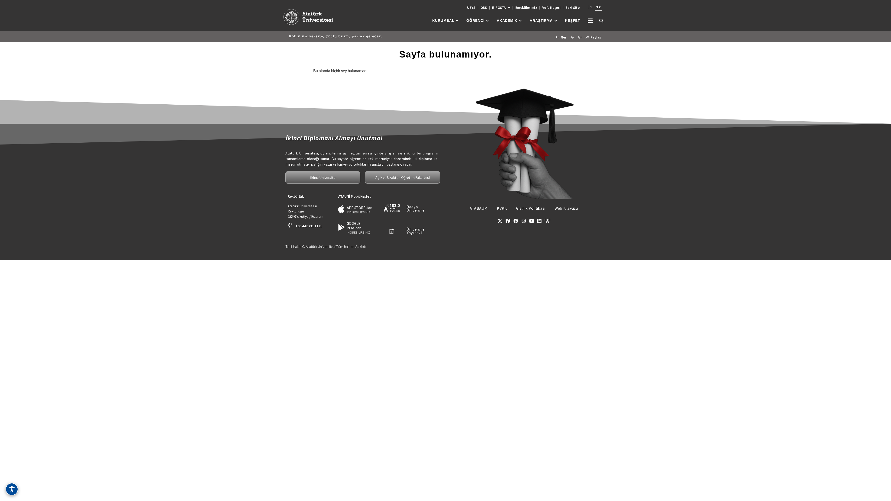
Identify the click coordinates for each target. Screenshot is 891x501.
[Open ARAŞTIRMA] (555, 20)
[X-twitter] (500, 221)
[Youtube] (532, 221)
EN (590, 7)
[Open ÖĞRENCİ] (487, 20)
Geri (564, 37)
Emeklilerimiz (526, 7)
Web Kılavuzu (566, 208)
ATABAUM (478, 208)
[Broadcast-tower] (547, 221)
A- (572, 37)
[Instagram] (524, 221)
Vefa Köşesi (551, 7)
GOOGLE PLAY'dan (354, 225)
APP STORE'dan (359, 207)
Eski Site (573, 7)
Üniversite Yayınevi (416, 231)
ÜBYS (471, 7)
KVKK (502, 208)
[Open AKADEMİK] (520, 20)
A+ (580, 37)
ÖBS (484, 7)
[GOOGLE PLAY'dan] (341, 227)
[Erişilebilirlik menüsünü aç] (12, 489)
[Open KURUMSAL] (457, 20)
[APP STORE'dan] (341, 209)
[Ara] (601, 20)
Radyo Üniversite (416, 208)
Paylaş (596, 37)
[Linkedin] (539, 221)
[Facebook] (516, 221)
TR (598, 7)
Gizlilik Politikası (530, 208)
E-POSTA (499, 7)
